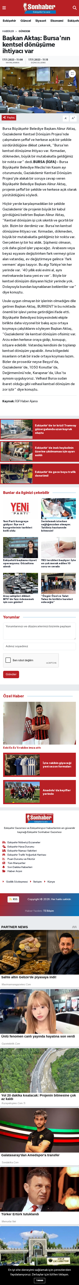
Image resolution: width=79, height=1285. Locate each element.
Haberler (8, 31)
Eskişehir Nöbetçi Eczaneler (24, 842)
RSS (14, 899)
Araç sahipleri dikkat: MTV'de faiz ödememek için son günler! (18, 599)
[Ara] (75, 8)
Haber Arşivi (15, 871)
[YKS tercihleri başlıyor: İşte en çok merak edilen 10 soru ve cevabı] (58, 547)
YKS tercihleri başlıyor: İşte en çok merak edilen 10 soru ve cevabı (58, 563)
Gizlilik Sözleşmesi (17, 881)
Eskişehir (9, 21)
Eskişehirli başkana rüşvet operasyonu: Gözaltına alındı (20, 563)
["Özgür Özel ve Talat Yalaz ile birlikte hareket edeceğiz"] (58, 583)
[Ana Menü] (4, 8)
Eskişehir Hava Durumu (21, 846)
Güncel (25, 21)
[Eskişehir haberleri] (39, 8)
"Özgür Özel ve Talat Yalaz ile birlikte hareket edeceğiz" (57, 599)
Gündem (24, 31)
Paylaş (11, 117)
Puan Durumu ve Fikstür (21, 859)
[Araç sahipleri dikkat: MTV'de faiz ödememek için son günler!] (20, 583)
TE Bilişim (48, 910)
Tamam (39, 1280)
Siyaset (40, 21)
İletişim (37, 881)
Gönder (11, 674)
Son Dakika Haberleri (20, 867)
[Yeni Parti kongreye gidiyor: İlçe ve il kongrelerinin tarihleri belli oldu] (20, 508)
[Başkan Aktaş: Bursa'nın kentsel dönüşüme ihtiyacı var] (39, 90)
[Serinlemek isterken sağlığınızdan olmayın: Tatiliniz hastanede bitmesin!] (58, 508)
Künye (51, 881)
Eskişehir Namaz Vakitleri (22, 850)
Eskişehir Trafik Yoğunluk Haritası (27, 854)
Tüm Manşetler (17, 863)
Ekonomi (57, 21)
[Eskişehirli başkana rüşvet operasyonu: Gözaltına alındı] (20, 547)
